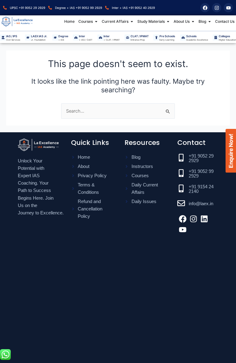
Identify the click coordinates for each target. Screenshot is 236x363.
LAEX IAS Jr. (39, 36)
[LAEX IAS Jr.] (28, 37)
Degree (63, 36)
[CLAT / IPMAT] (127, 37)
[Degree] (55, 37)
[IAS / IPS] (3, 37)
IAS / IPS (11, 36)
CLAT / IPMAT (140, 36)
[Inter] (76, 37)
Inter (82, 36)
